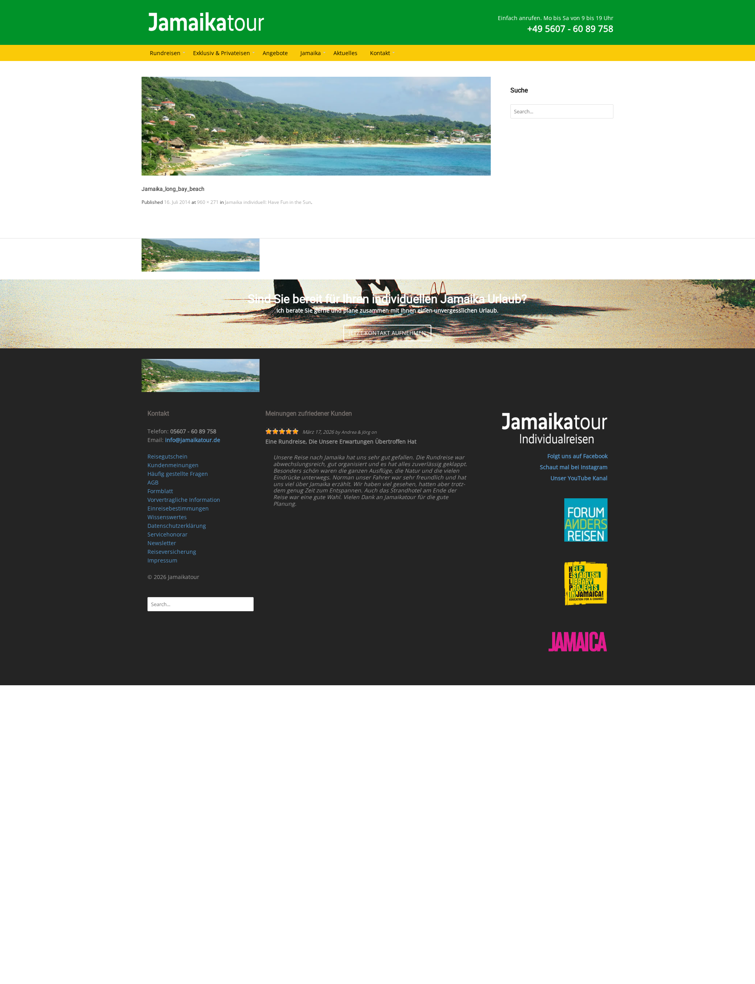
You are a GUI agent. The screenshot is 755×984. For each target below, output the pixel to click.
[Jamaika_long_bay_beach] (316, 126)
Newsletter (161, 543)
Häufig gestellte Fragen (177, 473)
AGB (152, 482)
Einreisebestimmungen (178, 508)
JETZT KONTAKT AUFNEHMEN (387, 333)
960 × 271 (208, 202)
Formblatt (160, 491)
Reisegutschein (167, 456)
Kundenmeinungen (173, 465)
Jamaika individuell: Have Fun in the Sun (268, 202)
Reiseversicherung (171, 551)
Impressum (162, 560)
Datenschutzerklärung (176, 525)
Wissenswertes (167, 517)
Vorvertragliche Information (183, 499)
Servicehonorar (167, 534)
